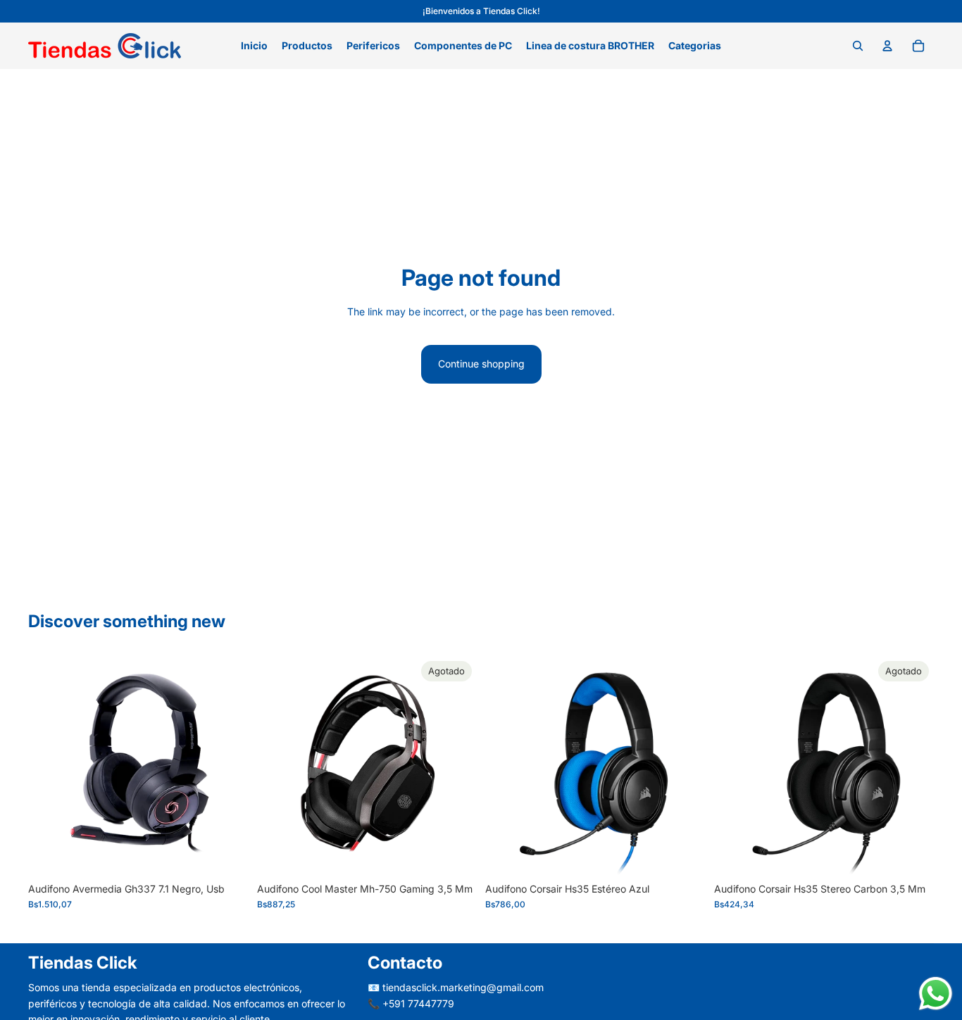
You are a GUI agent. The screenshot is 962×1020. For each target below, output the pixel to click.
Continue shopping (481, 364)
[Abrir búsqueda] (857, 45)
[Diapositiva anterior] (278, 765)
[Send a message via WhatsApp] (935, 993)
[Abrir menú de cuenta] (887, 45)
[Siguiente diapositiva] (456, 765)
